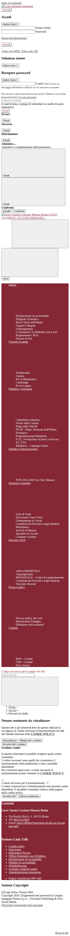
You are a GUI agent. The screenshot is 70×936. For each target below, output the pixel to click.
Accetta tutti (14, 744)
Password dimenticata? (14, 38)
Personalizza (9, 740)
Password (40, 31)
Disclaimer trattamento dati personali (22, 905)
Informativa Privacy (20, 852)
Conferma (19, 211)
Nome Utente (43, 27)
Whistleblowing (18, 865)
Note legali (15, 849)
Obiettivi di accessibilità (22, 862)
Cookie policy (17, 846)
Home (12, 707)
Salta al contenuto (11, 2)
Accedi (6, 9)
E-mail (39, 83)
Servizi (13, 710)
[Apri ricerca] (40, 234)
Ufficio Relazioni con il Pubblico (27, 856)
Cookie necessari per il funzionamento (23, 782)
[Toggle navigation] (29, 262)
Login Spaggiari (28, 97)
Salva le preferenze (29, 796)
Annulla (7, 211)
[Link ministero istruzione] (17, 6)
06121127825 (21, 819)
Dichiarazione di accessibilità (25, 859)
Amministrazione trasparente (25, 872)
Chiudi (6, 120)
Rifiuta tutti (30, 740)
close (5, 278)
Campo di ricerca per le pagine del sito (23, 671)
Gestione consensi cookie (23, 869)
